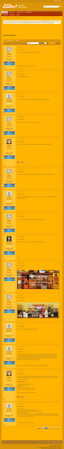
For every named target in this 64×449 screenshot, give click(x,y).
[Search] (60, 7)
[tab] (5, 40)
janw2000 (9, 100)
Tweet (10, 64)
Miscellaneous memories (18, 17)
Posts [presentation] (5, 40)
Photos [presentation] (16, 40)
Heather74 (9, 145)
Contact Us (49, 442)
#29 (58, 371)
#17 (58, 71)
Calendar (18, 14)
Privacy (54, 442)
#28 (58, 346)
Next (58, 428)
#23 (58, 214)
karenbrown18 (9, 243)
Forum (7, 17)
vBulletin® (55, 446)
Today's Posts (20, 12)
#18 (58, 94)
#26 (58, 295)
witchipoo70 (9, 330)
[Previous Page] (50, 43)
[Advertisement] (32, 29)
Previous (39, 428)
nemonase (9, 352)
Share (10, 62)
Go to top (59, 442)
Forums (4, 12)
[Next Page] (53, 43)
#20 (58, 139)
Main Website (28, 12)
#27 (58, 324)
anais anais (9, 410)
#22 (58, 191)
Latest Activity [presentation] (11, 40)
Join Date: (7, 58)
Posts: (8, 60)
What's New (11, 12)
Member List (12, 14)
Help (44, 442)
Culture (11, 17)
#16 (58, 47)
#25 (58, 263)
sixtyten (9, 53)
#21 (58, 169)
